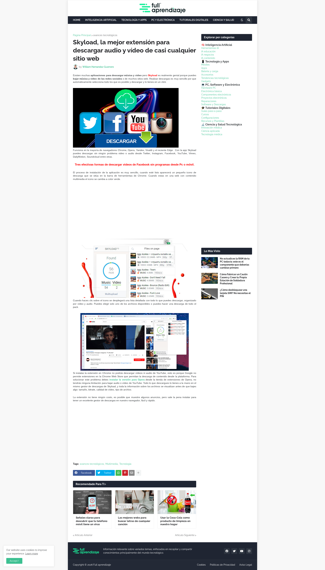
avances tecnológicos (105, 35)
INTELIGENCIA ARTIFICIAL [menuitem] (101, 19)
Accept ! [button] (14, 561)
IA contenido (208, 58)
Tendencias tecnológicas (215, 78)
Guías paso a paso (211, 111)
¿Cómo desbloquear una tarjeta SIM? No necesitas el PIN (235, 293)
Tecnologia (125, 464)
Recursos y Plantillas (212, 121)
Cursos (205, 114)
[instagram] (249, 551)
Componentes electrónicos (216, 94)
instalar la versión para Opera (127, 379)
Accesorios (207, 74)
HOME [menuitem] (76, 19)
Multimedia (111, 464)
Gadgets (206, 81)
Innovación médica (211, 127)
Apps (204, 68)
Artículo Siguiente (184, 535)
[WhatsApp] (118, 473)
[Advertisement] (134, 209)
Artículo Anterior (83, 535)
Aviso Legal (245, 564)
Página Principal (82, 35)
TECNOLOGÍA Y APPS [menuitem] (134, 19)
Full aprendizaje (102, 564)
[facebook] (227, 551)
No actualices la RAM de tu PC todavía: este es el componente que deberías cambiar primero (235, 263)
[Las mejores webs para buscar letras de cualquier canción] (134, 502)
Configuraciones (210, 117)
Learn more (31, 553)
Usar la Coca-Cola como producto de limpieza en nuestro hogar (175, 521)
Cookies (201, 564)
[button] (242, 20)
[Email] (132, 473)
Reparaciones (208, 101)
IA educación (208, 51)
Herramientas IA (210, 48)
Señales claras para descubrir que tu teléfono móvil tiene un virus (91, 521)
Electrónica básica (211, 91)
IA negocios (207, 54)
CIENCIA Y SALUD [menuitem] (223, 19)
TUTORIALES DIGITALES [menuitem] (193, 19)
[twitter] (234, 551)
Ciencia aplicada (210, 131)
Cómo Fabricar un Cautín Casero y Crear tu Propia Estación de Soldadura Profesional (233, 279)
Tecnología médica (211, 134)
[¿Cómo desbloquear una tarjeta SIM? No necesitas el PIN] (209, 293)
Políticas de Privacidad (222, 564)
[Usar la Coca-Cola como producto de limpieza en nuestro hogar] (177, 502)
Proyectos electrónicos (214, 97)
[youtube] (242, 551)
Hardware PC (208, 87)
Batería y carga (209, 71)
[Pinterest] (125, 473)
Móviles (205, 64)
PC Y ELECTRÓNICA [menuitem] (163, 19)
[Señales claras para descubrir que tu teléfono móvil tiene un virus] (92, 502)
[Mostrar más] (138, 473)
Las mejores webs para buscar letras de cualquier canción (134, 521)
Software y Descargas (213, 104)
